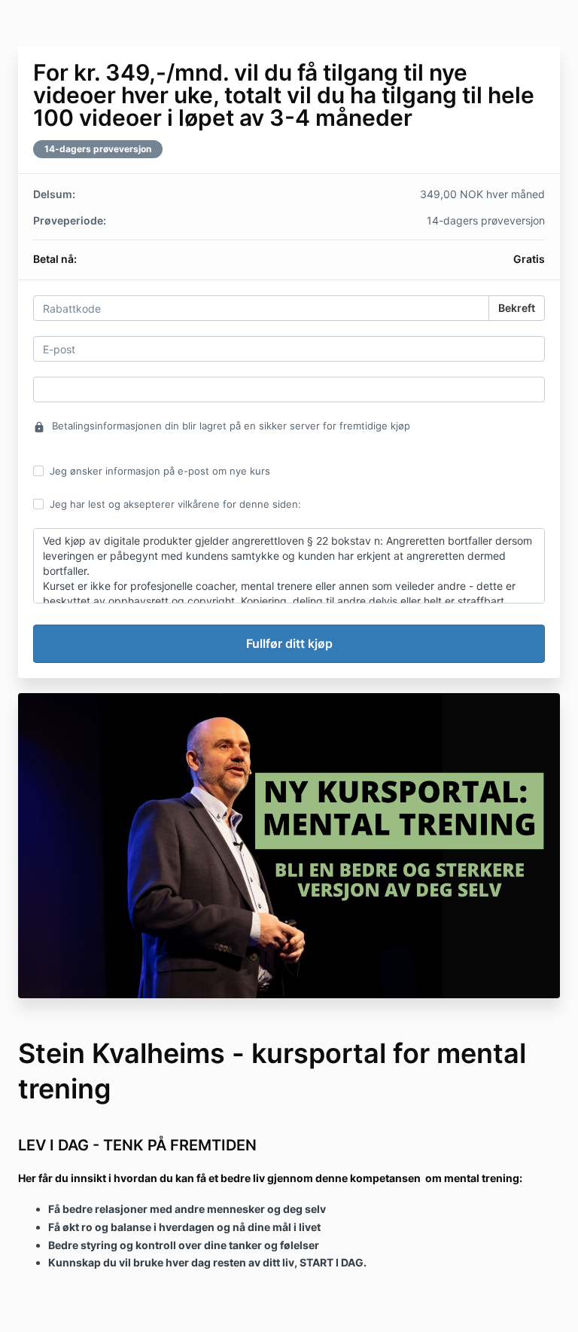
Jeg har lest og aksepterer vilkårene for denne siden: (175, 504)
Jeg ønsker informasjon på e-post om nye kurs (160, 471)
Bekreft (516, 307)
